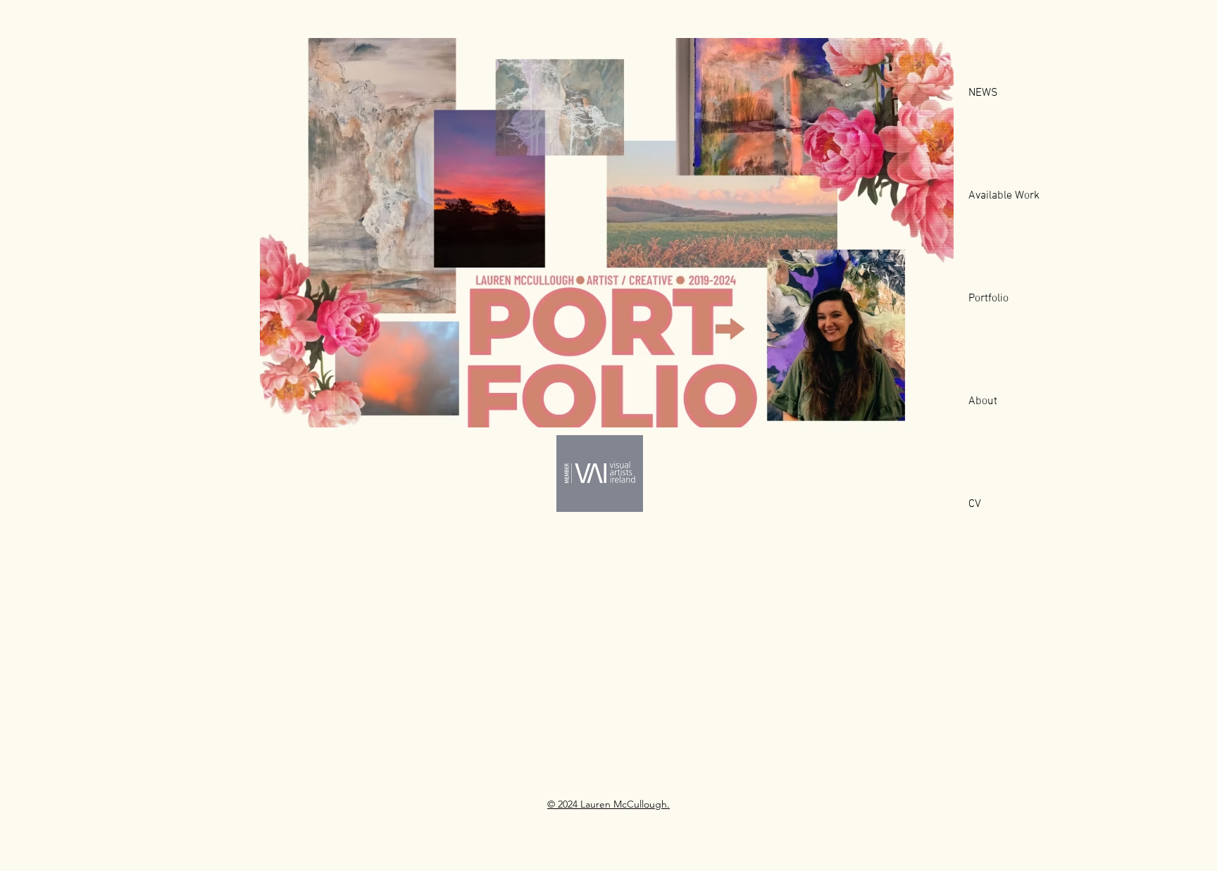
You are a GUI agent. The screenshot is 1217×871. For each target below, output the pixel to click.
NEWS (983, 93)
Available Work (1004, 196)
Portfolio (988, 299)
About (982, 401)
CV (974, 504)
